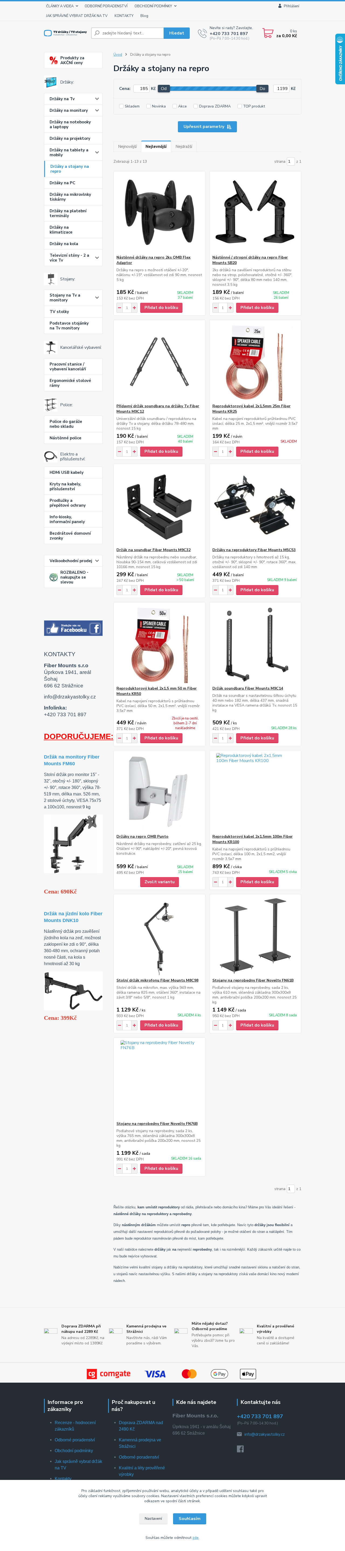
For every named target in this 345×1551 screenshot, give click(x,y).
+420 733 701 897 (229, 34)
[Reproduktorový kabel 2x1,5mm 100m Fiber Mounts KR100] (255, 792)
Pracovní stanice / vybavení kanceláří (68, 366)
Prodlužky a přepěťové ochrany (68, 503)
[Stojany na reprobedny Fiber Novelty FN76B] (159, 1079)
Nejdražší (183, 146)
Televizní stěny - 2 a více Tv (69, 258)
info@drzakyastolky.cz (264, 1434)
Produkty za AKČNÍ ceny (72, 60)
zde (195, 1537)
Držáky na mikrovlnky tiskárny (70, 197)
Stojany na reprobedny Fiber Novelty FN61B (253, 980)
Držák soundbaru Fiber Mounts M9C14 (247, 688)
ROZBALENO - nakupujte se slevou (74, 577)
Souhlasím (190, 1519)
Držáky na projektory (70, 138)
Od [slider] (164, 89)
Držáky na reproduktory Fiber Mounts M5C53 (254, 549)
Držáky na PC (62, 183)
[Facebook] (243, 1450)
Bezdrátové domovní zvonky (70, 536)
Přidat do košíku (161, 308)
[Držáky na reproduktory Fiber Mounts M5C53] (255, 506)
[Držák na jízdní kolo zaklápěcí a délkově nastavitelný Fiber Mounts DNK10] (73, 991)
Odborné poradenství (75, 1440)
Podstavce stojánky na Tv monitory (69, 326)
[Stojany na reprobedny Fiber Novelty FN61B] (255, 936)
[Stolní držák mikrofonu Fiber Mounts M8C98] (159, 936)
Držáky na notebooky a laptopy (70, 124)
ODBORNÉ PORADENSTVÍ (106, 6)
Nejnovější (127, 146)
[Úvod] (65, 33)
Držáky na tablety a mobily (69, 152)
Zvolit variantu (159, 882)
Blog (144, 15)
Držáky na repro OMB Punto (142, 836)
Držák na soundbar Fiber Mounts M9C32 (153, 549)
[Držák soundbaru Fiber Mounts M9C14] (255, 644)
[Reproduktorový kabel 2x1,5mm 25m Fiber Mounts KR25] (255, 362)
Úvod (117, 54)
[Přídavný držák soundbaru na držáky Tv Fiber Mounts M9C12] (159, 362)
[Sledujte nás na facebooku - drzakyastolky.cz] (73, 628)
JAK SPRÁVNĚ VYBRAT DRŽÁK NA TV (77, 15)
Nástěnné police (65, 438)
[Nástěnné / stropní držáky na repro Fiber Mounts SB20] (255, 213)
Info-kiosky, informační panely (67, 519)
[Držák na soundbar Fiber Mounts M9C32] (159, 506)
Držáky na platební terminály (68, 213)
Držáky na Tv (62, 99)
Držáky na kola (64, 243)
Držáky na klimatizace (61, 230)
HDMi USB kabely (67, 472)
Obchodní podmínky (74, 1450)
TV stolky (59, 311)
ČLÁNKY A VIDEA (60, 6)
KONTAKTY (124, 15)
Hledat (176, 33)
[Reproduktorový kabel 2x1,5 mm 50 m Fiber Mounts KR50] (159, 644)
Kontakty (63, 1478)
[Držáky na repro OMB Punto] (159, 792)
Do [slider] (262, 89)
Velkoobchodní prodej (71, 561)
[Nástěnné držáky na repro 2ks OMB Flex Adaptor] (159, 213)
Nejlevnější (156, 146)
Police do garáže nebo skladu (66, 424)
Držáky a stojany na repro (69, 169)
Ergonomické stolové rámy (70, 383)
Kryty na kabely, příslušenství (65, 486)
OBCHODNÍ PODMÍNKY (153, 6)
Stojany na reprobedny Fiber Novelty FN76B (157, 1123)
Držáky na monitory (69, 110)
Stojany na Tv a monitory (65, 298)
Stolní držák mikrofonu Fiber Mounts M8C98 (157, 980)
